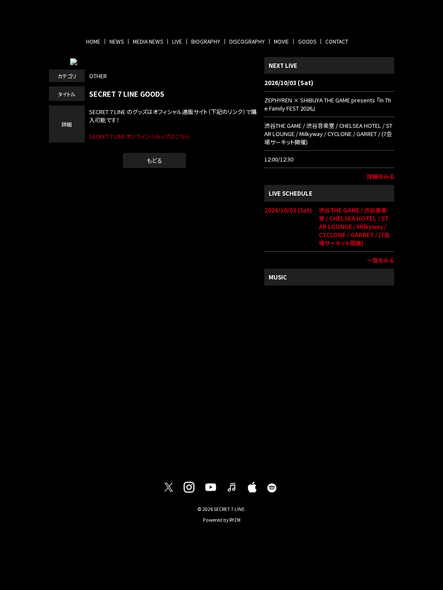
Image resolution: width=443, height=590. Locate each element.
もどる (154, 160)
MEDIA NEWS (148, 41)
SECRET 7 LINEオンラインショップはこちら (139, 136)
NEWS (116, 41)
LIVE (177, 41)
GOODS (307, 41)
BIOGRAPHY (205, 41)
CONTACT (336, 41)
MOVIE (281, 41)
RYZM (235, 520)
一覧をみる (380, 260)
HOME (93, 41)
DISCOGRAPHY (247, 41)
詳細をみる (380, 176)
